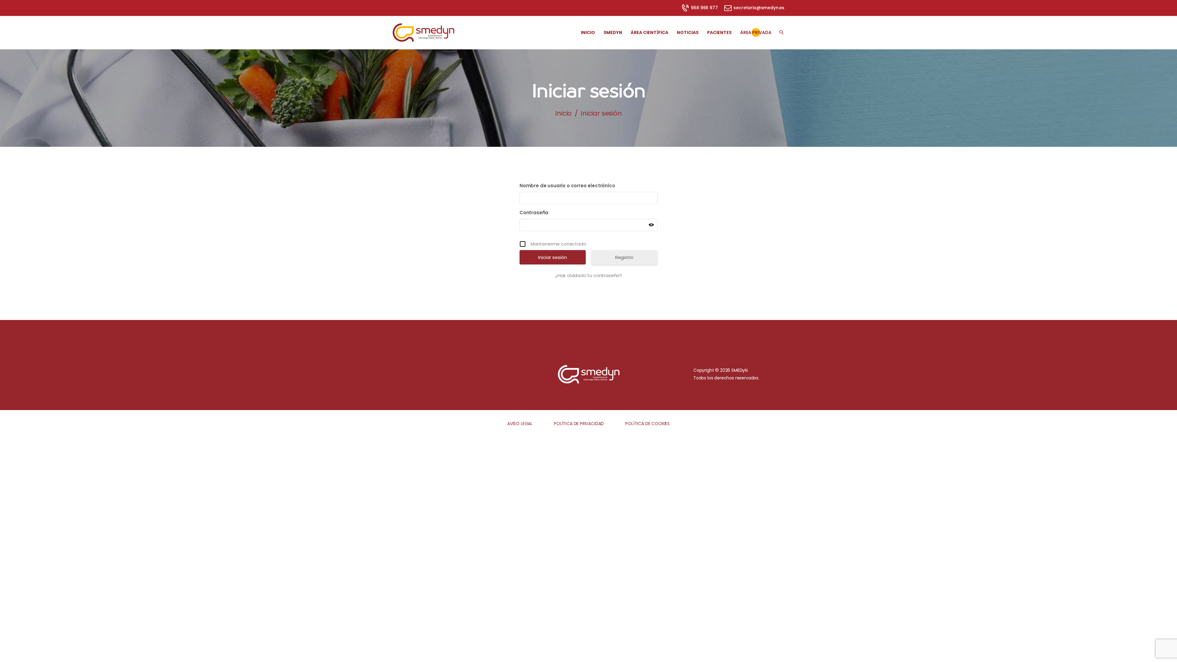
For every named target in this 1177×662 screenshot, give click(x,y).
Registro (624, 257)
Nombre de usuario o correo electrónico (567, 185)
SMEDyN (739, 370)
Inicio (563, 113)
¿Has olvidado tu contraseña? (588, 275)
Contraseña (534, 212)
